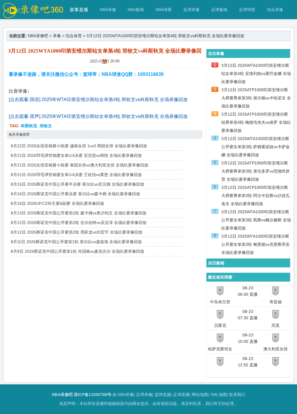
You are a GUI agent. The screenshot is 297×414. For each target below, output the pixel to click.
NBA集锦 (136, 9)
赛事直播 (79, 9)
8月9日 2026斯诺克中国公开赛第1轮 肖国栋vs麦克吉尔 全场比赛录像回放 (77, 251)
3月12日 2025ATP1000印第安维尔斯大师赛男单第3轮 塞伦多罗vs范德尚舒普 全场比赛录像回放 (255, 171)
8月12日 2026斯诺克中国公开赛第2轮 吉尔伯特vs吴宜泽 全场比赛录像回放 (78, 222)
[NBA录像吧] (32, 16)
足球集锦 (219, 9)
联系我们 (237, 394)
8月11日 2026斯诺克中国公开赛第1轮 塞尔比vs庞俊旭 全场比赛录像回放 (76, 241)
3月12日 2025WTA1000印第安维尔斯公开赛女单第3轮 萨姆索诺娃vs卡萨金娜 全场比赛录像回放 (255, 146)
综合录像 (275, 9)
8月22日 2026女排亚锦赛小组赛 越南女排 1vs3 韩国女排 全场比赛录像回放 (79, 146)
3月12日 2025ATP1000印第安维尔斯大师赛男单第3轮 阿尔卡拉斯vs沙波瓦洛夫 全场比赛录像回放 (255, 195)
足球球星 (247, 9)
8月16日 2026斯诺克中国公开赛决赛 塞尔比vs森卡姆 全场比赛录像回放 (75, 193)
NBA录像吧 (38, 35)
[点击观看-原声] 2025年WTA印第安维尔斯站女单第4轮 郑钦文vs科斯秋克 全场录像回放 (98, 116)
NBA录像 (108, 9)
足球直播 (181, 394)
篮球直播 (163, 394)
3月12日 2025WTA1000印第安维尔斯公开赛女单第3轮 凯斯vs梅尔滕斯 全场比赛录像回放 (256, 219)
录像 (57, 35)
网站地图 (200, 394)
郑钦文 (46, 125)
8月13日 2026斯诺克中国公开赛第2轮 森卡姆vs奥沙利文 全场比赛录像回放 (78, 213)
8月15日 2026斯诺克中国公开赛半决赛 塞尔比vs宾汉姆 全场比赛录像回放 (77, 184)
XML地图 (218, 394)
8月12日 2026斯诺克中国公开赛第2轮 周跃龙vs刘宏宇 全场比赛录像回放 (76, 232)
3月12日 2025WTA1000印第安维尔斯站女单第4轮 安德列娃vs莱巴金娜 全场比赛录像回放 (256, 73)
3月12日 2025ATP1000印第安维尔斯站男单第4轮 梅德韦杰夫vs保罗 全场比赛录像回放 (256, 122)
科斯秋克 (29, 125)
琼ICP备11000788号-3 (94, 394)
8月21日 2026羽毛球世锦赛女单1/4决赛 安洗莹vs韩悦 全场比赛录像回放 (76, 155)
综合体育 (74, 35)
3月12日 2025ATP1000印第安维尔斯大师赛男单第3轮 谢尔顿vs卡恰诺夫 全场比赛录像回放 (256, 97)
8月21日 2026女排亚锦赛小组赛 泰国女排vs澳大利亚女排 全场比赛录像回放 (79, 165)
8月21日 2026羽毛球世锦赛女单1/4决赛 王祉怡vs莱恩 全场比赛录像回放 (76, 174)
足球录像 (191, 9)
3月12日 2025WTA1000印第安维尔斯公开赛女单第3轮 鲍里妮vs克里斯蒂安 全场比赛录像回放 (255, 244)
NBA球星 (163, 9)
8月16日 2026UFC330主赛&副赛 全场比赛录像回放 (57, 203)
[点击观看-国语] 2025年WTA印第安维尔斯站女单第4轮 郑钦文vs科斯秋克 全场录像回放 (98, 99)
